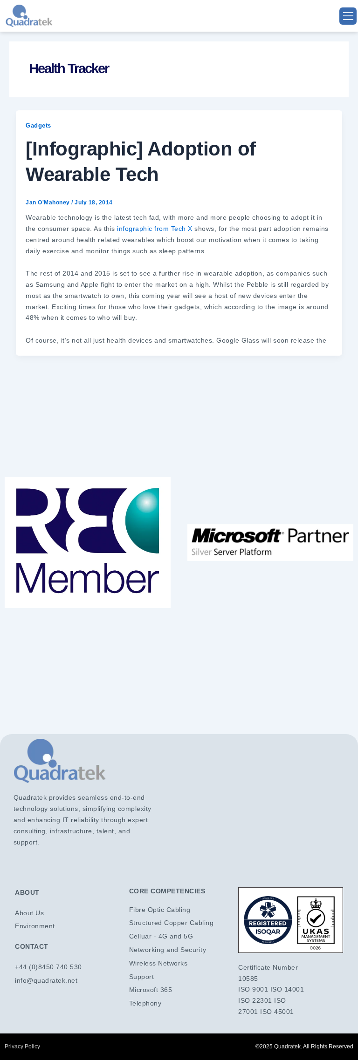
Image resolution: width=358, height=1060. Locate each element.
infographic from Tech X (155, 228)
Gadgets (38, 125)
